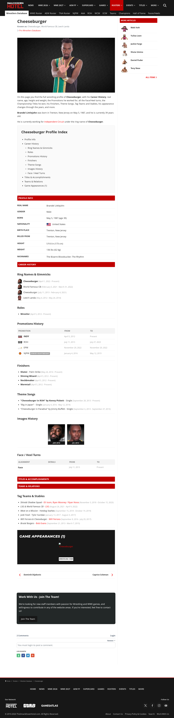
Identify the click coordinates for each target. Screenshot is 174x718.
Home (33, 689)
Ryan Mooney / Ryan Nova (66, 502)
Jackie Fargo (136, 44)
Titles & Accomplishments (37, 177)
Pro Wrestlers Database (30, 30)
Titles (142, 5)
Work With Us (163, 714)
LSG (47, 506)
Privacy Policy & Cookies (135, 714)
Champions (124, 13)
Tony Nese (135, 68)
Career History (32, 143)
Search (152, 714)
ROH (89, 13)
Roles (30, 152)
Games (102, 5)
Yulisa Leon (136, 35)
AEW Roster (50, 13)
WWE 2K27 (58, 5)
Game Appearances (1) (36, 185)
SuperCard (87, 5)
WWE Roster (36, 13)
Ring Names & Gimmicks (40, 148)
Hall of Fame (139, 13)
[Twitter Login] (28, 655)
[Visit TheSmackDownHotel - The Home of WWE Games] (11, 705)
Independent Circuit (54, 121)
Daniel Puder (137, 60)
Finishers (32, 160)
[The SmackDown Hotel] (15, 5)
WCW (97, 13)
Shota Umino (137, 52)
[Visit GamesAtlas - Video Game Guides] (49, 705)
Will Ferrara (54, 519)
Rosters (116, 5)
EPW (26, 347)
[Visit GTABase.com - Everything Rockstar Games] (29, 705)
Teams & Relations (34, 181)
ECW (105, 13)
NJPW (75, 13)
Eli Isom (48, 502)
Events (129, 5)
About (108, 714)
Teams (113, 13)
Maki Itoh (135, 27)
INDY (26, 336)
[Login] (18, 655)
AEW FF (72, 5)
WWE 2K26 (43, 5)
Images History (35, 168)
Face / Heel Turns (36, 173)
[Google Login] (32, 655)
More (154, 5)
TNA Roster (64, 13)
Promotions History (37, 156)
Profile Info (30, 139)
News (31, 5)
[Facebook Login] (23, 655)
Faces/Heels (154, 13)
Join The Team (28, 618)
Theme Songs (34, 164)
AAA (83, 13)
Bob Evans (41, 523)
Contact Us (118, 714)
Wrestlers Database (16, 13)
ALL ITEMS (151, 77)
